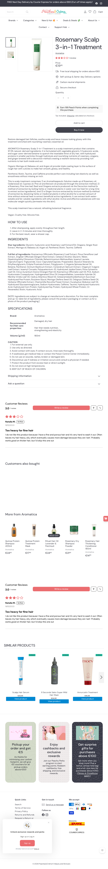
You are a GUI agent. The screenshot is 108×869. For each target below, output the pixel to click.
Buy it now (79, 130)
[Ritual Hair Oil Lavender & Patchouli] (54, 539)
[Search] (27, 12)
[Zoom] (35, 54)
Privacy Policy (21, 811)
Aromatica (29, 514)
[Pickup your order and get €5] (20, 733)
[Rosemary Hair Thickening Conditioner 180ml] (94, 541)
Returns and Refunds (24, 814)
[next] (101, 677)
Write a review (61, 407)
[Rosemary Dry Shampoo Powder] (74, 539)
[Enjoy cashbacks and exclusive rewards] (54, 733)
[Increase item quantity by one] (68, 98)
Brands (12, 20)
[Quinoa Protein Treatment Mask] (34, 539)
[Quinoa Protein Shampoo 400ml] (14, 539)
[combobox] (17, 12)
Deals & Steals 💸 (72, 20)
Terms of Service (23, 808)
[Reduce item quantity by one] (58, 98)
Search (18, 804)
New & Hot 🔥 (49, 20)
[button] (62, 58)
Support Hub (61, 27)
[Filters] (93, 407)
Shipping (70, 116)
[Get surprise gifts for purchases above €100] (87, 733)
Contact (43, 27)
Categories (29, 20)
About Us (93, 20)
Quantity (59, 92)
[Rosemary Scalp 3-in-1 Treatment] (12, 487)
